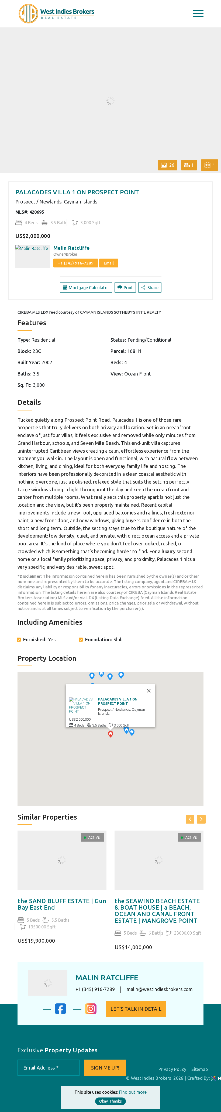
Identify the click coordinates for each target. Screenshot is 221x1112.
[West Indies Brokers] (56, 13)
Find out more (133, 1092)
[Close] (148, 690)
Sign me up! (105, 1067)
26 (171, 165)
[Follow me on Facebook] (60, 1012)
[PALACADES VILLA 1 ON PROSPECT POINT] (82, 705)
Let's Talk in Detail (135, 1008)
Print (128, 287)
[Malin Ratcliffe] (47, 983)
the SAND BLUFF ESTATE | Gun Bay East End (62, 904)
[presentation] (190, 819)
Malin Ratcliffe (71, 248)
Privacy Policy (172, 1069)
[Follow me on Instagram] (91, 1012)
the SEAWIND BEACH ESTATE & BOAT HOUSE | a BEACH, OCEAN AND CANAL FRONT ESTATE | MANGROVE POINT (157, 911)
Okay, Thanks (110, 1101)
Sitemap (199, 1069)
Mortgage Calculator (88, 287)
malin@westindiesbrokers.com (160, 989)
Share (152, 287)
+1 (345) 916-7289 (76, 263)
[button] (132, 733)
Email (109, 263)
